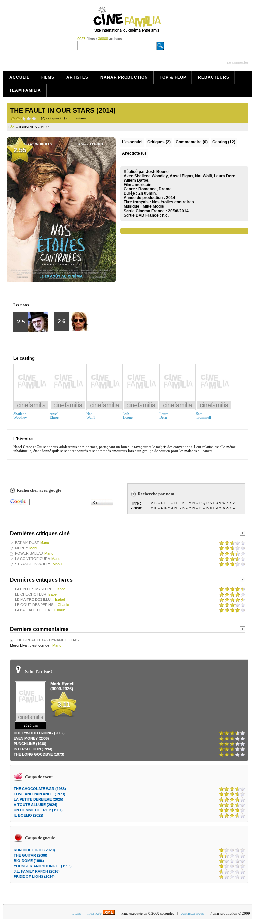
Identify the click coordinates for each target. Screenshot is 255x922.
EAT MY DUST (27, 543)
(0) (192, 142)
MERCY (21, 548)
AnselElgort (54, 415)
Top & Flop (173, 77)
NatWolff (90, 415)
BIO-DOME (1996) (29, 861)
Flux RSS (95, 913)
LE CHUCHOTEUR (30, 594)
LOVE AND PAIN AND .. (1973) (39, 794)
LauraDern (163, 415)
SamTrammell (203, 415)
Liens (76, 913)
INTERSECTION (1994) (33, 749)
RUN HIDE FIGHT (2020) (34, 850)
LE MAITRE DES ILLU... (34, 599)
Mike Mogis (153, 206)
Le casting (24, 358)
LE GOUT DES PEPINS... (35, 605)
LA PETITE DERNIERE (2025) (38, 799)
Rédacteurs (213, 77)
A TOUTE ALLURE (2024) (35, 805)
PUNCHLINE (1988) (30, 744)
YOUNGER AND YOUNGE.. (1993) (43, 866)
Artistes (77, 77)
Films (47, 77)
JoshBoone (128, 415)
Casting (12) (223, 142)
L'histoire (23, 438)
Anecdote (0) (134, 153)
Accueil (19, 77)
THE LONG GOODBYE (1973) (39, 754)
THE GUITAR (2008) (30, 855)
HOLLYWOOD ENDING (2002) (39, 733)
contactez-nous (192, 913)
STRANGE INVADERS (33, 564)
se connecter (237, 62)
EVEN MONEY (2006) (31, 738)
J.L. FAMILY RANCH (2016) (37, 871)
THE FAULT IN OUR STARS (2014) (63, 110)
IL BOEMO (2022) (28, 815)
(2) (159, 142)
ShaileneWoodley (20, 415)
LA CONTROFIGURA (32, 559)
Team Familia (25, 90)
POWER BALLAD (29, 553)
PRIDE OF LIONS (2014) (34, 876)
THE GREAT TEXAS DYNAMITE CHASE (48, 640)
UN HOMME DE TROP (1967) (38, 810)
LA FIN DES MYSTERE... (35, 589)
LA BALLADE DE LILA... (34, 610)
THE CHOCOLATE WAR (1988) (40, 789)
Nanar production (124, 77)
